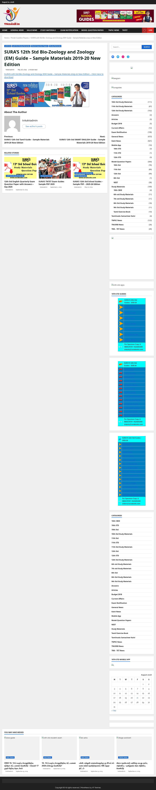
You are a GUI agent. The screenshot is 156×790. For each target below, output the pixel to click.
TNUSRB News (118, 224)
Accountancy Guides (132, 408)
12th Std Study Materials (21, 46)
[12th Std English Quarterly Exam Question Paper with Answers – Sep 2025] (20, 167)
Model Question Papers (92, 30)
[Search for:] (127, 47)
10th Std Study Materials (122, 102)
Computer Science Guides (134, 396)
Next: (82, 139)
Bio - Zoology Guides (130, 467)
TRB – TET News (118, 229)
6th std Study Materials (123, 194)
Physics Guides (130, 381)
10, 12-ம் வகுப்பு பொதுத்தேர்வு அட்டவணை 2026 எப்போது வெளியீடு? (59, 764)
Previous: (26, 139)
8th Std (117, 178)
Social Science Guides (132, 329)
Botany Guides (129, 388)
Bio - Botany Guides (129, 464)
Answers (115, 115)
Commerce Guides (131, 411)
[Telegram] (128, 57)
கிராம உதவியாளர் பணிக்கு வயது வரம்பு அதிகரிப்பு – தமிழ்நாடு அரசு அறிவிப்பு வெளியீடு (132, 766)
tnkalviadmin (10, 70)
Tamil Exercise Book (122, 212)
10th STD (117, 149)
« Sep (114, 711)
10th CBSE (118, 190)
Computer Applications (130, 475)
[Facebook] (113, 56)
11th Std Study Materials (122, 106)
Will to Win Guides (131, 334)
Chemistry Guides (131, 385)
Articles (115, 119)
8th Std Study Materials (124, 203)
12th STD (117, 157)
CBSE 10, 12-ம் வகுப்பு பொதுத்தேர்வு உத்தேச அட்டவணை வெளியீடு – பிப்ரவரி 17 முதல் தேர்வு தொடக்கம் (21, 766)
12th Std (8, 46)
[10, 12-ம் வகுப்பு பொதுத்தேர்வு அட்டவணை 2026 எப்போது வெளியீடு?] (59, 748)
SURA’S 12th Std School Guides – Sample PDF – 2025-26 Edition (88, 182)
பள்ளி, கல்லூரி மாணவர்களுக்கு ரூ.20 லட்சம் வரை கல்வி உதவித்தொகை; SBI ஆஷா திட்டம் (96, 766)
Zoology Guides (130, 392)
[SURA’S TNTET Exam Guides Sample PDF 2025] (55, 167)
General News (17, 30)
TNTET (124, 30)
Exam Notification (69, 30)
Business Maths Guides (133, 415)
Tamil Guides (129, 307)
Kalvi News (32, 30)
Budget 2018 (117, 123)
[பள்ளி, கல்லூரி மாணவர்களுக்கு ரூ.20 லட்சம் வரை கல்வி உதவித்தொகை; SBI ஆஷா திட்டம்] (96, 748)
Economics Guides (131, 404)
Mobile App (116, 145)
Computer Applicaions (132, 400)
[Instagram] (123, 56)
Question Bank (129, 340)
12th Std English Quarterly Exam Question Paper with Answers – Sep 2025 (19, 184)
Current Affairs (118, 128)
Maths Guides (129, 318)
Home (4, 30)
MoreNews (85, 788)
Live (150, 30)
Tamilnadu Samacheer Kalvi (123, 216)
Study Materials (48, 30)
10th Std (117, 165)
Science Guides (130, 323)
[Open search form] (139, 30)
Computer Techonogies (131, 479)
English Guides (130, 312)
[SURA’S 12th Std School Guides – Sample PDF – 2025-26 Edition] (89, 167)
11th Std (117, 169)
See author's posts (34, 126)
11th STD (117, 153)
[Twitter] (118, 56)
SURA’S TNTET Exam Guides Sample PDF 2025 (51, 182)
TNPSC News (113, 30)
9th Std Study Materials (124, 207)
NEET (116, 182)
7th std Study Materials (123, 199)
